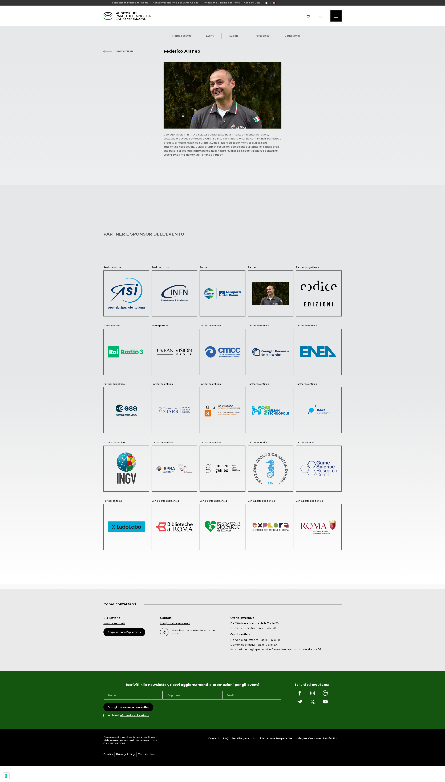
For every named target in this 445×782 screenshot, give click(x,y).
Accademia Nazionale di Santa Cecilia (175, 2)
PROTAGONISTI (124, 51)
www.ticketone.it (114, 623)
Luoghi (233, 35)
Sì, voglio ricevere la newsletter (128, 707)
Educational (292, 35)
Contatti (213, 738)
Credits (108, 754)
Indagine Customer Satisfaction (317, 738)
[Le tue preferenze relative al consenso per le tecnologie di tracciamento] (6, 776)
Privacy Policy (125, 754)
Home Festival (181, 35)
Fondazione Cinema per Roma (221, 2)
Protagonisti (261, 35)
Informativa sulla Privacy (134, 715)
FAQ (225, 738)
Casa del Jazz (252, 2)
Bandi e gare (240, 738)
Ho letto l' (128, 715)
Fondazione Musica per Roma (130, 2)
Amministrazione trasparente (272, 738)
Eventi (210, 35)
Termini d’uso (147, 754)
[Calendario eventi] (309, 16)
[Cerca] (321, 16)
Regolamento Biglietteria (124, 632)
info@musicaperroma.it (175, 623)
